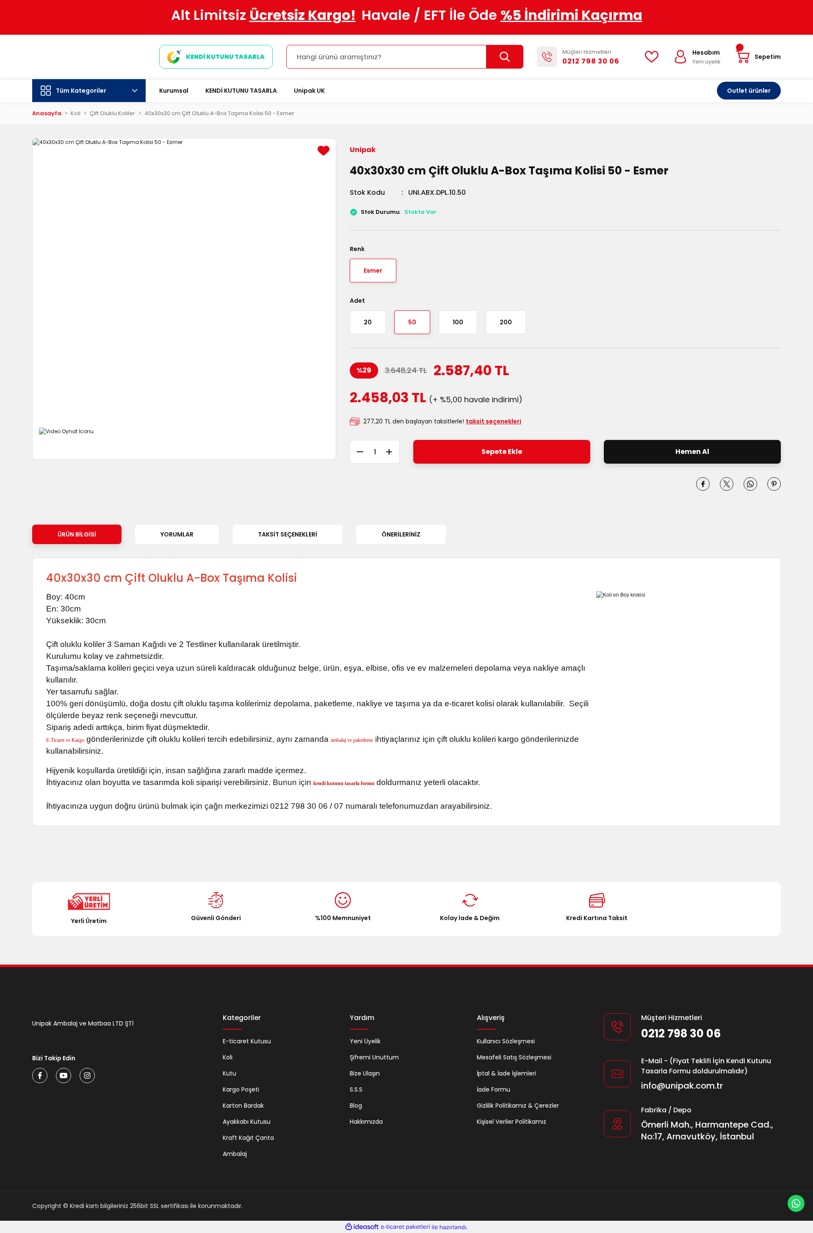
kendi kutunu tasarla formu (343, 783)
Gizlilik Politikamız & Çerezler (518, 1105)
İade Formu (493, 1089)
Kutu (229, 1073)
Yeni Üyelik (365, 1041)
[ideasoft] (362, 1227)
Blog (356, 1105)
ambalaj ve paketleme (352, 740)
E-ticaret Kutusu (247, 1041)
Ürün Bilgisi (77, 534)
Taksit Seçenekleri (287, 534)
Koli (227, 1057)
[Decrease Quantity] (356, 452)
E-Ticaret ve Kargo (65, 740)
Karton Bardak (243, 1105)
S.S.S (356, 1089)
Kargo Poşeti (241, 1089)
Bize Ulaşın (365, 1073)
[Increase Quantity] (393, 452)
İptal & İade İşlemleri (506, 1073)
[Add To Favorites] (323, 151)
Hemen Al (692, 451)
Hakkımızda (366, 1121)
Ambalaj (235, 1154)
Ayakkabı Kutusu (247, 1121)
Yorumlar (177, 534)
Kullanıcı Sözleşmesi (506, 1041)
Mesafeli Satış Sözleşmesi (514, 1057)
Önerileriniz (401, 534)
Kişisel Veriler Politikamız (511, 1121)
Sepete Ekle (501, 451)
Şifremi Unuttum (374, 1057)
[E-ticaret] (405, 1227)
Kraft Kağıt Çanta (248, 1137)
